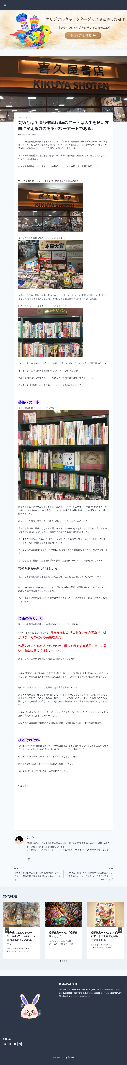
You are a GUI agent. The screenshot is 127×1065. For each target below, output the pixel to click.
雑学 (71, 944)
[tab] (60, 961)
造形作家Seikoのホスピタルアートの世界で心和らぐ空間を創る (105, 936)
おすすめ (10, 951)
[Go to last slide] (7, 930)
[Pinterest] (19, 1044)
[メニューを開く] (5, 5)
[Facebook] (15, 1044)
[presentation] (21, 914)
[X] (10, 1044)
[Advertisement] (63, 809)
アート (51, 944)
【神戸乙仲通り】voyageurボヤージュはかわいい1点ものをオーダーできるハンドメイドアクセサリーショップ (89, 874)
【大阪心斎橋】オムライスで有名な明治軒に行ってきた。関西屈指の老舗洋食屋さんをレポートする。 (37, 874)
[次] (120, 930)
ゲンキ (23, 134)
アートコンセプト (24, 118)
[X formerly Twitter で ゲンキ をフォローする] (29, 859)
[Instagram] (5, 1044)
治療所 (108, 948)
